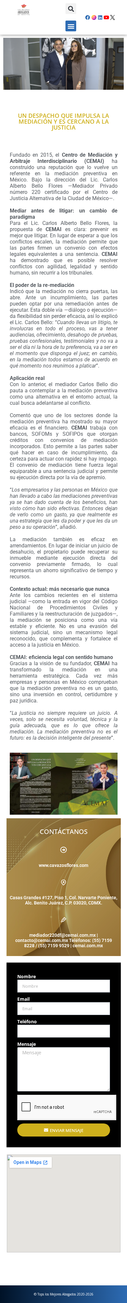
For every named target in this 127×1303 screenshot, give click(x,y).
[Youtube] (106, 17)
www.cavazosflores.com (63, 865)
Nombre (26, 976)
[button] (70, 8)
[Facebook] (88, 17)
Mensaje (26, 1044)
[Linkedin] (100, 17)
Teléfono (27, 1021)
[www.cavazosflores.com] (63, 850)
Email (23, 999)
